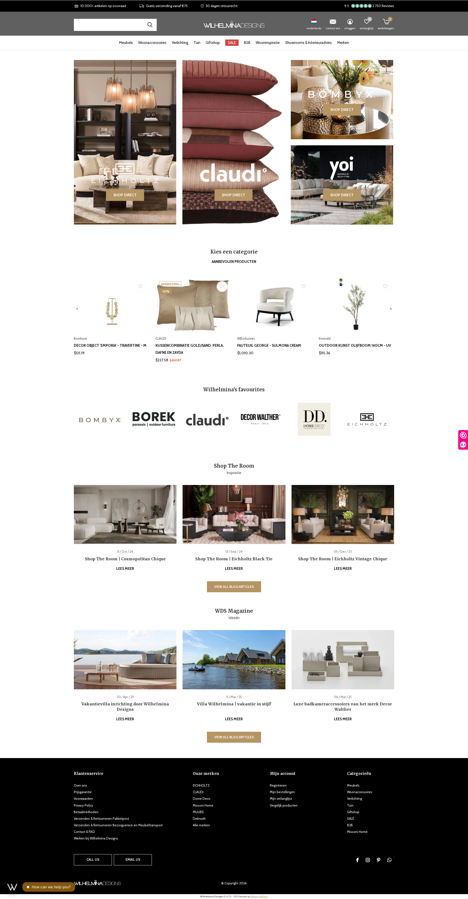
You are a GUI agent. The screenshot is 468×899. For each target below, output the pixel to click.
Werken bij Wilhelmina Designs (96, 838)
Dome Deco (201, 798)
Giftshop (213, 42)
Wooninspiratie (268, 42)
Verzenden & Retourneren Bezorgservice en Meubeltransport (118, 825)
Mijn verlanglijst (281, 798)
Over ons (80, 785)
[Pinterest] (378, 860)
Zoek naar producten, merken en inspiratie (150, 25)
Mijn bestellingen (282, 792)
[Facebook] (357, 860)
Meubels (126, 42)
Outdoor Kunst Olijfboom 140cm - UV (355, 345)
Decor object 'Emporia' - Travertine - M (110, 345)
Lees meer (125, 568)
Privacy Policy (83, 805)
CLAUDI (198, 792)
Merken (343, 42)
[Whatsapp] (389, 860)
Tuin (197, 42)
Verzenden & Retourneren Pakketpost (101, 818)
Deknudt (199, 818)
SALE (232, 42)
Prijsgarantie (83, 792)
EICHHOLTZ (201, 785)
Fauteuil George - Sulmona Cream (269, 345)
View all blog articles (234, 587)
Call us (93, 859)
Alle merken (201, 825)
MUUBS (198, 812)
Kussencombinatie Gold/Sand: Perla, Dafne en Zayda (190, 349)
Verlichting (180, 42)
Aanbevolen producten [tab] (234, 261)
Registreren (278, 785)
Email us (133, 859)
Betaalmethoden (86, 812)
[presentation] (77, 309)
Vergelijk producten (284, 805)
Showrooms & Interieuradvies (308, 42)
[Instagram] (368, 860)
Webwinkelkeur (259, 896)
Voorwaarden (83, 798)
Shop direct (125, 195)
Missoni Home (203, 805)
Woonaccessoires (152, 42)
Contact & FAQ (84, 832)
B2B (247, 42)
